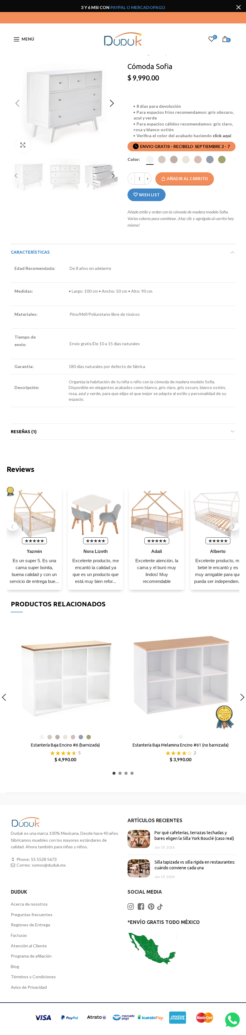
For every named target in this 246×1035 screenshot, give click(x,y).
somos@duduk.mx (49, 865)
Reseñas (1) (24, 431)
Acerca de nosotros (29, 904)
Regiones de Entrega (30, 924)
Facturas (19, 935)
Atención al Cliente (29, 945)
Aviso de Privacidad (29, 987)
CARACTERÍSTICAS (30, 252)
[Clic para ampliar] (22, 145)
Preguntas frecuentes (31, 914)
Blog (15, 966)
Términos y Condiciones (33, 976)
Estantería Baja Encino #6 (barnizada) (65, 745)
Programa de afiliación (31, 955)
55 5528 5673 (44, 859)
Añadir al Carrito (187, 178)
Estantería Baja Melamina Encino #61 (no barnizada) (181, 745)
